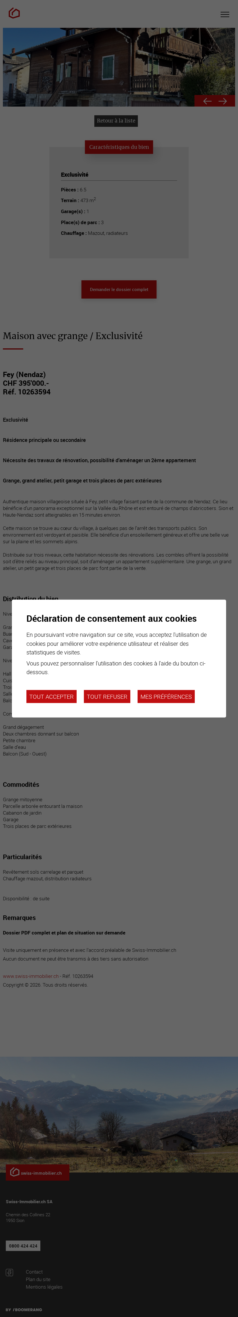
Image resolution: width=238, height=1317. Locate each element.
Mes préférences (166, 696)
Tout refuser (107, 696)
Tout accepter (51, 696)
